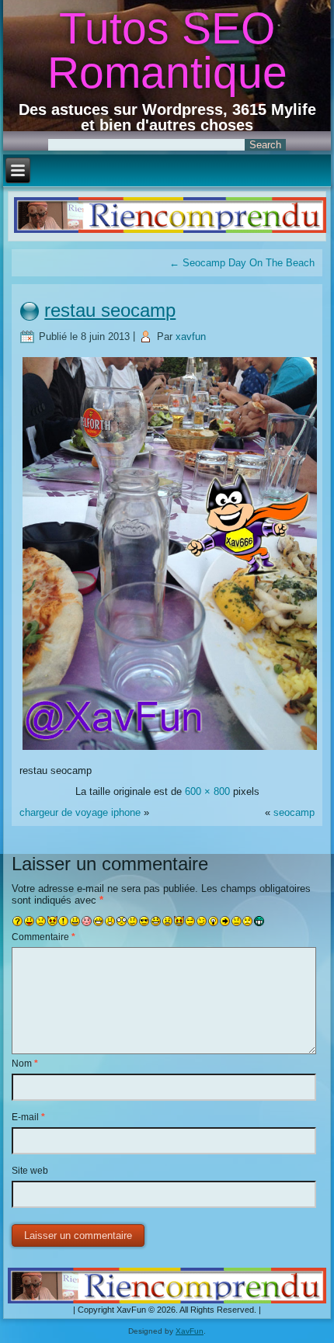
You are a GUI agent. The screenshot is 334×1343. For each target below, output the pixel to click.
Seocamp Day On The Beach (242, 263)
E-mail (28, 1117)
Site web (30, 1170)
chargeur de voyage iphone (80, 812)
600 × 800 (207, 791)
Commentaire (43, 937)
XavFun (190, 1331)
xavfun (191, 336)
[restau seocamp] (169, 749)
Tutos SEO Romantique (167, 50)
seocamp (294, 812)
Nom (25, 1063)
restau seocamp (110, 310)
